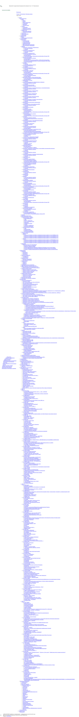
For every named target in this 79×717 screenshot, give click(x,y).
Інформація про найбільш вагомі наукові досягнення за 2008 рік (34, 291)
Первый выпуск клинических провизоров (32, 436)
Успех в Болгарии (27, 422)
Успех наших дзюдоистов (28, 519)
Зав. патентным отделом (27, 283)
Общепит (24, 698)
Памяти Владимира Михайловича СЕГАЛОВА (32, 514)
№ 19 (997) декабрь (26, 475)
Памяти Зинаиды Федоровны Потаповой (31, 573)
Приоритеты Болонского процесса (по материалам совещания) (35, 431)
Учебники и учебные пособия (26, 365)
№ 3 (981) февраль (26, 399)
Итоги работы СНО (27, 538)
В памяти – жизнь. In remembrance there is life (32, 463)
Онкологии (25, 116)
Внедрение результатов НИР (26, 318)
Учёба (25, 219)
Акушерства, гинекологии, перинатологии (31, 47)
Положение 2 (25, 253)
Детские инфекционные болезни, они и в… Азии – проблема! (35, 391)
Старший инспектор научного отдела (29, 286)
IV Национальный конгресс (28, 369)
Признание (25, 24)
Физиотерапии (25, 190)
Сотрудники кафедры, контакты (30, 54)
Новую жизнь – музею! (28, 473)
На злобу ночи (25, 376)
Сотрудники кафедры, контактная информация (32, 78)
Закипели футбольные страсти (29, 567)
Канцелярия (25, 692)
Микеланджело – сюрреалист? (29, 613)
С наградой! (26, 669)
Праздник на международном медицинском (32, 656)
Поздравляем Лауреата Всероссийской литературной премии (35, 645)
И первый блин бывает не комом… (29, 381)
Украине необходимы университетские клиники (33, 472)
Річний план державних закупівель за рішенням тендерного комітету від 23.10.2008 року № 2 (41, 240)
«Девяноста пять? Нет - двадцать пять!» (31, 453)
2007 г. (24, 322)
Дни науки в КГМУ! (28, 658)
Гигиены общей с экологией (28, 70)
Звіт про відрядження (28, 346)
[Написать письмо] (6, 10)
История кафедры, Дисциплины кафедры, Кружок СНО (34, 213)
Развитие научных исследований (27, 288)
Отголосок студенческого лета (29, 572)
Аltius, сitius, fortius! (27, 415)
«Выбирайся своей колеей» (29, 492)
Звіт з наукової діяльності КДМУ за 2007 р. (30, 289)
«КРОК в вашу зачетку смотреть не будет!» (32, 500)
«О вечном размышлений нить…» (30, 644)
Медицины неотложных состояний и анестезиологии (32, 99)
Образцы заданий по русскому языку (29, 269)
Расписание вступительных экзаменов (9, 368)
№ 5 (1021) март (26, 626)
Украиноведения (26, 171)
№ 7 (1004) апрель (26, 521)
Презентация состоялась (28, 493)
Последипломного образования (28, 45)
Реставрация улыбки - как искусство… (31, 398)
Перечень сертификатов (10, 357)
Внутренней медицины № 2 (28, 67)
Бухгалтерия (23, 683)
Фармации (25, 176)
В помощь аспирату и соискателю (29, 303)
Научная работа (23, 279)
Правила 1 (25, 261)
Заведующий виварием (27, 285)
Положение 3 (25, 254)
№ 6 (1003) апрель (26, 516)
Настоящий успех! (26, 382)
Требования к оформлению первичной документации (35, 305)
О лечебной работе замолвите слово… (31, 539)
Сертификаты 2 (25, 257)
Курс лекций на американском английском (32, 591)
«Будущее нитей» (27, 580)
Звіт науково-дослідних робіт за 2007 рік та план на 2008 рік (34, 295)
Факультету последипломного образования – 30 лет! (33, 586)
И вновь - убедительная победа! (30, 479)
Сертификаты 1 (25, 256)
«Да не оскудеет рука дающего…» (30, 650)
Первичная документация (29, 304)
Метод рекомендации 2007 (29, 323)
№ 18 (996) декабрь (26, 468)
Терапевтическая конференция (29, 408)
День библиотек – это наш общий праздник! (32, 558)
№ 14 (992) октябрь (26, 446)
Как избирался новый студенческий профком (32, 593)
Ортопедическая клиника (27, 699)
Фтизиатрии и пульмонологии (28, 197)
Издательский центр (26, 690)
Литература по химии (27, 276)
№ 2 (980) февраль (26, 395)
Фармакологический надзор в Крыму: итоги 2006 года (34, 400)
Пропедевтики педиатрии (27, 145)
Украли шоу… (25, 379)
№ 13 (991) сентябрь (26, 440)
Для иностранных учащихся (28, 217)
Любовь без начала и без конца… (30, 495)
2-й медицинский (26, 41)
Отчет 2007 (26, 325)
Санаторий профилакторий (28, 705)
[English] (8, 10)
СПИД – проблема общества (29, 590)
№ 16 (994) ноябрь (26, 456)
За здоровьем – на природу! (29, 637)
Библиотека (23, 243)
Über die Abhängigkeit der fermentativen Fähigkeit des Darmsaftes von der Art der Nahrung (39, 247)
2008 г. (24, 327)
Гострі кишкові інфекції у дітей (30, 523)
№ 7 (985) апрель (26, 411)
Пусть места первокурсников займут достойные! (33, 508)
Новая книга (25, 373)
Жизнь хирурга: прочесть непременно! (31, 536)
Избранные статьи (24, 368)
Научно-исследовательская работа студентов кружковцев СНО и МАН (37, 60)
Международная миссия (25, 362)
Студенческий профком (28, 606)
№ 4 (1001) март (26, 504)
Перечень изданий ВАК (28, 313)
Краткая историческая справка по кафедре (32, 192)
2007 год (23, 389)
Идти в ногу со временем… (29, 554)
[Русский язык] (7, 10)
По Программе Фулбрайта (29, 561)
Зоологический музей (28, 61)
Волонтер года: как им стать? (29, 396)
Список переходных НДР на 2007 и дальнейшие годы (33, 294)
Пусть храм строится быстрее (29, 452)
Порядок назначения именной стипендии (31, 566)
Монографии (26, 321)
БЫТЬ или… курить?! (28, 627)
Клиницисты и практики (28, 427)
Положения (9, 356)
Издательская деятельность (25, 364)
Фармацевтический (26, 43)
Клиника (23, 214)
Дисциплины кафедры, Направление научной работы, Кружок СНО (36, 56)
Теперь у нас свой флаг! (28, 555)
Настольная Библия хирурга (29, 462)
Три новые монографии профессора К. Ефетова (33, 589)
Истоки (24, 21)
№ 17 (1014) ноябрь (26, 584)
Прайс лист (23, 366)
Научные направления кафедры (30, 178)
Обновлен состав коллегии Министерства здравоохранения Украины (37, 507)
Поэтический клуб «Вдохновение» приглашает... (33, 647)
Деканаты (24, 688)
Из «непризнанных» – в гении (29, 631)
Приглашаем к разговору (28, 605)
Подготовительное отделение (26, 216)
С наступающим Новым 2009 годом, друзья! (32, 597)
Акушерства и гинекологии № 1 (29, 50)
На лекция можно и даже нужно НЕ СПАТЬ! (32, 512)
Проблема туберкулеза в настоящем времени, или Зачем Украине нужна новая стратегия (40, 413)
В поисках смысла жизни (28, 394)
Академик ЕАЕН (27, 600)
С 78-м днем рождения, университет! (31, 630)
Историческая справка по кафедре (30, 160)
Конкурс (25, 525)
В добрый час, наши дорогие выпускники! (32, 551)
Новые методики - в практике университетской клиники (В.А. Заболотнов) (38, 609)
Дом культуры (25, 689)
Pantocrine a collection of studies (29, 246)
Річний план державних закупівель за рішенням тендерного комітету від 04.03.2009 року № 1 (41, 237)
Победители (26, 670)
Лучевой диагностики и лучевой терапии (30, 90)
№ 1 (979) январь (26, 390)
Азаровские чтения (27, 654)
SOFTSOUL (9, 716)
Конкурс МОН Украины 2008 (28, 352)
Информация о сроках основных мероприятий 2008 (32, 358)
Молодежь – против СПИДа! (29, 595)
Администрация (23, 35)
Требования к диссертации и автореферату (32, 314)
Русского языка (25, 151)
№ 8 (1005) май (25, 529)
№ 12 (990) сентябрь (26, 438)
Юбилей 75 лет (24, 30)
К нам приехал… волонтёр (29, 401)
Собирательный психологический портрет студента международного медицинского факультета (41, 618)
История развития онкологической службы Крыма (33, 118)
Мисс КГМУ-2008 (27, 533)
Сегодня (23, 26)
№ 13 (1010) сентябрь (27, 557)
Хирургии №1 (25, 203)
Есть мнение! (26, 505)
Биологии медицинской (27, 57)
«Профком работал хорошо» (29, 397)
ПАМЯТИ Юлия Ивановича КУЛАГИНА (32, 509)
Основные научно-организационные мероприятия (30, 356)
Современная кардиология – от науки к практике (33, 569)
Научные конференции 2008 (28, 340)
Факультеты (23, 39)
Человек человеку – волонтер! (29, 620)
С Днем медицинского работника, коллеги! (32, 547)
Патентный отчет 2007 (27, 332)
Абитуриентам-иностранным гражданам (28, 265)
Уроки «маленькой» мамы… (29, 649)
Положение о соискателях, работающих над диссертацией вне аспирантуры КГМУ (38, 302)
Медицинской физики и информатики (30, 93)
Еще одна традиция (27, 568)
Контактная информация (28, 226)
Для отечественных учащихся (28, 227)
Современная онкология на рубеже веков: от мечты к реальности (36, 393)
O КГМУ (25, 224)
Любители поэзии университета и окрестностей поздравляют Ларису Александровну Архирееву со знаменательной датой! (47, 491)
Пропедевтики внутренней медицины (30, 140)
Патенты (23, 330)
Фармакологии (25, 174)
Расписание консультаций (7, 367)
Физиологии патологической (28, 186)
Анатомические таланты (28, 433)
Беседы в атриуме (27, 503)
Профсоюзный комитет (27, 704)
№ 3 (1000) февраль (26, 497)
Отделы (24, 700)
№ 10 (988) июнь (26, 426)
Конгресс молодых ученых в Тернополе (31, 424)
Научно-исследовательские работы (27, 293)
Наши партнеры (24, 363)
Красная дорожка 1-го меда (29, 471)
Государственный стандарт (28, 374)
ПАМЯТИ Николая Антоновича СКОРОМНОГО (33, 663)
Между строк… (27, 477)
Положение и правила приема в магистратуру (31, 300)
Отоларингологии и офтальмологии (29, 126)
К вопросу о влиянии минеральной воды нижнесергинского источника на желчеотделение (41, 249)
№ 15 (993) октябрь (26, 450)
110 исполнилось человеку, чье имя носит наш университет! (35, 575)
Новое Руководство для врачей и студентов (32, 447)
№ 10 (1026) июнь (26, 665)
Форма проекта (27, 354)
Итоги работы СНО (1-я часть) (29, 534)
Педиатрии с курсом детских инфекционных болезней (33, 133)
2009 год (23, 601)
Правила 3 (25, 263)
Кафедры (23, 46)
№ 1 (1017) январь (26, 602)
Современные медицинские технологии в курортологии (34, 470)
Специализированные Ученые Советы (28, 355)
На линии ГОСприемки (28, 678)
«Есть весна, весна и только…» (30, 406)
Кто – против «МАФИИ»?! (29, 662)
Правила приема (7, 359)
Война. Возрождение (27, 22)
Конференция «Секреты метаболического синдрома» (34, 619)
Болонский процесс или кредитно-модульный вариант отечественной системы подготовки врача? (42, 517)
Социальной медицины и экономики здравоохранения (33, 154)
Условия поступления (28, 223)
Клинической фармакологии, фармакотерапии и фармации (33, 82)
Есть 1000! (26, 499)
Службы (24, 706)
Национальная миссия (27, 29)
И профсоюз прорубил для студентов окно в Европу (33, 443)
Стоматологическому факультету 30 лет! (31, 513)
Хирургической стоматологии (28, 211)
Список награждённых (27, 32)
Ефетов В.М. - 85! (27, 603)
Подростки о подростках (28, 392)
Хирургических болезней (27, 208)
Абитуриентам (22, 250)
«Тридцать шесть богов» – (29, 537)
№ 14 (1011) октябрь (26, 563)
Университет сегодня (27, 28)
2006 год (23, 388)
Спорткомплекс (26, 707)
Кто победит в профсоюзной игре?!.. (31, 428)
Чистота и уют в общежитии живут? (30, 574)
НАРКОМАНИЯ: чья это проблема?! (31, 404)
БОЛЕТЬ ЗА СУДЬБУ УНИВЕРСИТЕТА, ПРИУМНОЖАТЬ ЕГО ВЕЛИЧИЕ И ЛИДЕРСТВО (41, 439)
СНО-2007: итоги (27, 421)
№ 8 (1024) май (25, 651)
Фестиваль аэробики (28, 423)
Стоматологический (26, 42)
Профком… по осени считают (29, 546)
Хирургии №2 (25, 205)
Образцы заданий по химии (28, 272)
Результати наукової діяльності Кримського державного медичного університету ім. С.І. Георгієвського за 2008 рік (44, 290)
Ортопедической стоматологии (28, 123)
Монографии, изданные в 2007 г (30, 324)
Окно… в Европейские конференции (31, 464)
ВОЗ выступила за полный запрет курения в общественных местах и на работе (38, 442)
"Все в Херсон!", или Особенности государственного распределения (36, 466)
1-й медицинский (26, 40)
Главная (20, 17)
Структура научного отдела (26, 280)
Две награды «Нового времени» (29, 372)
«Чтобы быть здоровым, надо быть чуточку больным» (34, 624)
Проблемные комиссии (27, 287)
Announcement (25, 233)
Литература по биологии (27, 275)
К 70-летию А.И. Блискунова (29, 562)
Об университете (23, 18)
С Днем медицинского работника (30, 430)
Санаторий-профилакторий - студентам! (31, 518)
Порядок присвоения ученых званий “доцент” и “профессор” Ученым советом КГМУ (38, 317)
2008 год (24, 238)
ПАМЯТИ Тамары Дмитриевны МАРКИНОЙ (32, 640)
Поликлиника (25, 702)
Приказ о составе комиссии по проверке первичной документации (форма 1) (39, 306)
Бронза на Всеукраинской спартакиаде (31, 458)
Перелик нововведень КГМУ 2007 (30, 326)
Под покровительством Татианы (30, 616)
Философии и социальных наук (28, 194)
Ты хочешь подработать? (28, 483)
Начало (24, 20)
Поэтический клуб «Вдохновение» (30, 638)
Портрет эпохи (27, 629)
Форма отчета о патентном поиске (31, 312)
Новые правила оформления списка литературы (33, 316)
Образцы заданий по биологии (28, 271)
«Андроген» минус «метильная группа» (31, 582)
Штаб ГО (24, 709)
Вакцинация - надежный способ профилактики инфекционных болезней (37, 628)
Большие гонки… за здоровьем (30, 599)
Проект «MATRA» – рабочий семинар (31, 577)
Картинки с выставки (28, 405)
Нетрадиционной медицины (28, 107)
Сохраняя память (27, 482)
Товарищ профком (27, 607)
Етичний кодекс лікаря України (30, 672)
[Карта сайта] (4, 10)
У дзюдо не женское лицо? (29, 420)
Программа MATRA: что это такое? (30, 501)
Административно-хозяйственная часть (30, 691)
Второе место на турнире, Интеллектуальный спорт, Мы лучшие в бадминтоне (37, 387)
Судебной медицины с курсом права (29, 162)
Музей (24, 695)
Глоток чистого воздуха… (29, 403)
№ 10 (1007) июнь (26, 541)
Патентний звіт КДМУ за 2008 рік (29, 333)
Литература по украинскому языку (29, 274)
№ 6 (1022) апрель (26, 634)
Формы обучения (27, 229)
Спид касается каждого (27, 377)
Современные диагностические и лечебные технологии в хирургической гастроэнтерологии (40, 342)
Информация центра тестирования (10, 360)
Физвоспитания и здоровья (28, 180)
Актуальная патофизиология (28, 380)
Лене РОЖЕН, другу (28, 416)
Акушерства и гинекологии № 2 (29, 53)
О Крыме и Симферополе (29, 225)
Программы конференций (26, 341)
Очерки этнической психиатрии (30, 451)
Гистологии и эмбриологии (28, 74)
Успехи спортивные (27, 608)
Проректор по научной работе (26, 37)
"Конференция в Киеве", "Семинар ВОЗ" (31, 655)
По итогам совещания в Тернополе (30, 666)
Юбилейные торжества (27, 31)
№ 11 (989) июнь (26, 432)
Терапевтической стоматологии (28, 166)
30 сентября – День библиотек (29, 444)
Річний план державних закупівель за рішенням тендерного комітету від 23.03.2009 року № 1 (41, 236)
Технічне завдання (27, 347)
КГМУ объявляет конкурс (29, 478)
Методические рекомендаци (29, 320)
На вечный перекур (27, 623)
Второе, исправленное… (28, 646)
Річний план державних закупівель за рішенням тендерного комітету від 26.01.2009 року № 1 (41, 235)
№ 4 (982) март (25, 402)
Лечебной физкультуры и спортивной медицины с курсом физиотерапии (36, 87)
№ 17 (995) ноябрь (26, 461)
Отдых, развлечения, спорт (29, 221)
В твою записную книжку (29, 449)
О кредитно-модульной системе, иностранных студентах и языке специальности (39, 581)
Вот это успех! (27, 543)
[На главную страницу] (2, 10)
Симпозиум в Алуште (28, 571)
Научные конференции (25, 338)
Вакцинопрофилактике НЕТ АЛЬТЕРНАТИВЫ (33, 639)
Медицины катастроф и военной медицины (31, 96)
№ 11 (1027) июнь (26, 671)
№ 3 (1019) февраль (26, 617)
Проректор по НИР (26, 281)
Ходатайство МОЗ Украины (29, 348)
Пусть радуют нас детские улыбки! (29, 378)
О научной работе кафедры (29, 189)
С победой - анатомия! (28, 653)
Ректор (22, 36)
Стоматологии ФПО (26, 157)
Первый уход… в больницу (29, 417)
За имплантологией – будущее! (29, 592)
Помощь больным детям (28, 412)
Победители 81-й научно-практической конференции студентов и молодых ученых (39, 664)
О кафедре (26, 49)
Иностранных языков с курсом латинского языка (32, 77)
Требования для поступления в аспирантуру (31, 299)
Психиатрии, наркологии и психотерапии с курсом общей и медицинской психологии (39, 148)
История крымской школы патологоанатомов (32, 131)
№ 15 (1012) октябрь (26, 570)
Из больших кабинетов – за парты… (30, 429)
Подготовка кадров (25, 297)
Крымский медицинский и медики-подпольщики (33, 564)
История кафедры (27, 55)
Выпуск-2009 (26, 675)
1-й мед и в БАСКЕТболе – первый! (30, 677)
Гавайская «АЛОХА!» (28, 596)
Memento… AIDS (27, 476)
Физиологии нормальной (27, 183)
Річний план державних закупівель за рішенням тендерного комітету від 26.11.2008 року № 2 (41, 242)
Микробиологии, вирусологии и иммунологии (31, 102)
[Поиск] (5, 10)
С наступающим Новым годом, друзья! (31, 481)
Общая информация (27, 218)
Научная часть (25, 696)
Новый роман (26, 487)
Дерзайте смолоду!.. (27, 674)
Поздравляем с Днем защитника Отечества (32, 502)
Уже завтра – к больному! (28, 542)
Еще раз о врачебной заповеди (29, 668)
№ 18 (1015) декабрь (26, 588)
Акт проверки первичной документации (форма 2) (34, 307)
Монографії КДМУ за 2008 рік (29, 329)
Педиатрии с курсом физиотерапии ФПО (30, 137)
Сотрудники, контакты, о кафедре (30, 147)
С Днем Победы (27, 643)
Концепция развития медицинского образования (33, 448)
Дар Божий (26, 506)
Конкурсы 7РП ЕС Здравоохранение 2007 (32, 351)
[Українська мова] (9, 10)
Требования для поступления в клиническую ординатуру (33, 301)
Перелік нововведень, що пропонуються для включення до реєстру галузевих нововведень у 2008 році (42, 292)
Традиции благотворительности (30, 437)
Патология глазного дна (27, 370)
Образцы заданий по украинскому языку (30, 270)
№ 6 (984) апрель (26, 407)
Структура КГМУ (23, 38)
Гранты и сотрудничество (26, 344)
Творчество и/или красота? (29, 657)
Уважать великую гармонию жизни (30, 441)
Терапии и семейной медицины (28, 169)
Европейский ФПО (27, 633)
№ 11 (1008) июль (26, 549)
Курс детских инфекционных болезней (31, 136)
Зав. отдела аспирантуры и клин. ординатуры (31, 282)
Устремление (25, 27)
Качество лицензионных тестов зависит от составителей (34, 486)
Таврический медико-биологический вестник (31, 336)
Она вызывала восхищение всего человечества (32, 598)
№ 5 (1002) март (26, 511)
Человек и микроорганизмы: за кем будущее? (32, 454)
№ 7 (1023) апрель (26, 642)
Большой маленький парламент (28, 383)
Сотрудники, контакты (28, 48)
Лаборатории (25, 694)
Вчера (22, 19)
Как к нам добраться (25, 684)
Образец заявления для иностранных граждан (29, 266)
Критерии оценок (8, 358)
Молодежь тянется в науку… (29, 527)
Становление (25, 23)
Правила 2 (25, 262)
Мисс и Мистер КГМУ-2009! (29, 636)
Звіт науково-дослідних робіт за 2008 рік (30, 296)
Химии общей (25, 199)
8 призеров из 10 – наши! (28, 522)
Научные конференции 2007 (28, 339)
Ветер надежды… (27, 455)
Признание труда (27, 673)
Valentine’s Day (27, 496)
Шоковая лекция (27, 528)
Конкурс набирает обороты (29, 611)
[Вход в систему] (3, 10)
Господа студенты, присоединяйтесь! (29, 371)
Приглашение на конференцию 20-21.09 (30, 343)
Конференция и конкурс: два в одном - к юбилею (33, 488)
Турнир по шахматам (28, 587)
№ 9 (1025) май (25, 659)
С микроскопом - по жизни (29, 489)
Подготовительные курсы (26, 215)
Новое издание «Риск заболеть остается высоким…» (33, 540)
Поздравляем (26, 465)
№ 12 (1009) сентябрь (27, 553)
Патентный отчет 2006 (27, 331)
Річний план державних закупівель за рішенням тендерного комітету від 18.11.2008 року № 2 (41, 241)
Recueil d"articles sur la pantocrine (30, 245)
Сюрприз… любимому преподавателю (31, 614)
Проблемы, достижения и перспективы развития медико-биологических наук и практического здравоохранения (43, 337)
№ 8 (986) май (25, 414)
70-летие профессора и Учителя (30, 583)
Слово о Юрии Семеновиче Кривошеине (31, 445)
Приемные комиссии (26, 703)
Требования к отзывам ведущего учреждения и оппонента (35, 315)
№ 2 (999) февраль (26, 490)
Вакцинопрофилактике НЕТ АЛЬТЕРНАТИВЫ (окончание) (35, 648)
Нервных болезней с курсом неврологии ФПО (31, 104)
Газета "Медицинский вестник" (26, 367)
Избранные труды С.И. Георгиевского (30, 244)
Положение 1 (25, 252)
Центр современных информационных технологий (32, 708)
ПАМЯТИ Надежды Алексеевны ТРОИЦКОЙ (32, 632)
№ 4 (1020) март (26, 621)
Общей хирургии (26, 112)
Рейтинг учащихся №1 (28, 220)
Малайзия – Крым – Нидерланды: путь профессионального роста (36, 622)
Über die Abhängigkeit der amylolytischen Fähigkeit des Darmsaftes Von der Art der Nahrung (40, 248)
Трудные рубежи (26, 25)
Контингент (18, 12)
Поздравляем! (26, 474)
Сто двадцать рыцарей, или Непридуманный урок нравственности (36, 612)
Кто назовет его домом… (28, 425)
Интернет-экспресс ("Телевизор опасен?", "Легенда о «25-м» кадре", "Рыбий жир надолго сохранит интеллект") (45, 652)
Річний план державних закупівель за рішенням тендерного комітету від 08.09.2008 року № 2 (41, 239)
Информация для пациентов (29, 207)
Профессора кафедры (28, 143)
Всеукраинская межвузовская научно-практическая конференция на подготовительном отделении (42, 579)
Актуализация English (28, 661)
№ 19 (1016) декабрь (26, 594)
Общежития (26, 222)
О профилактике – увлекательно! (30, 494)
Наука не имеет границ (28, 418)
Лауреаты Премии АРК (28, 604)
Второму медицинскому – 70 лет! (30, 641)
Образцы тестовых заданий (7, 365)
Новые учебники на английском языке (31, 469)
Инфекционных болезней (27, 80)
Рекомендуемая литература (7, 366)
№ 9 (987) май (25, 419)
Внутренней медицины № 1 (28, 65)
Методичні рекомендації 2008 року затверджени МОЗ (34, 328)
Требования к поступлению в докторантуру (31, 298)
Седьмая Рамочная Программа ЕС (29, 349)
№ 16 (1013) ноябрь (26, 578)
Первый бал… (26, 550)
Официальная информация (29, 530)
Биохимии (25, 62)
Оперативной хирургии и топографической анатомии (33, 120)
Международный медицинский (28, 44)
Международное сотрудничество (27, 361)
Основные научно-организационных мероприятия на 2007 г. (34, 357)
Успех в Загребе (27, 467)
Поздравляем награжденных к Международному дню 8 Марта (35, 625)
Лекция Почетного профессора (30, 576)
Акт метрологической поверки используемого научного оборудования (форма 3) (40, 308)
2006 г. (24, 319)
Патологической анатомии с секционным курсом (32, 129)
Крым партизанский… (28, 559)
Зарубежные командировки (28, 345)
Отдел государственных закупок (27, 232)
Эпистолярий (26, 548)
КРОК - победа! (26, 386)
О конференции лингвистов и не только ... (30, 375)
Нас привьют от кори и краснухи (30, 531)
